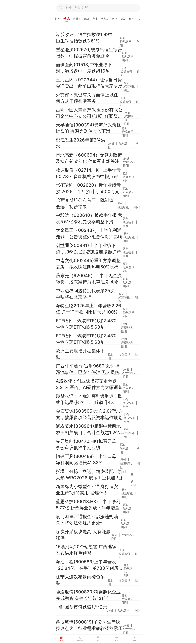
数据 (114, 18)
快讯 (67, 19)
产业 (94, 18)
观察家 (105, 18)
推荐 (57, 18)
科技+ (76, 18)
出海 (131, 18)
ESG (123, 18)
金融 (86, 18)
